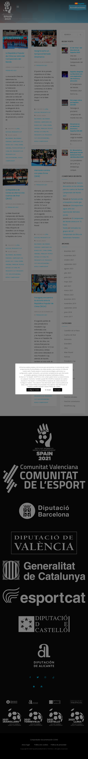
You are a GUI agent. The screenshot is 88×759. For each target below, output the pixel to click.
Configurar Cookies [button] (33, 390)
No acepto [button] (57, 390)
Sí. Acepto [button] (48, 390)
